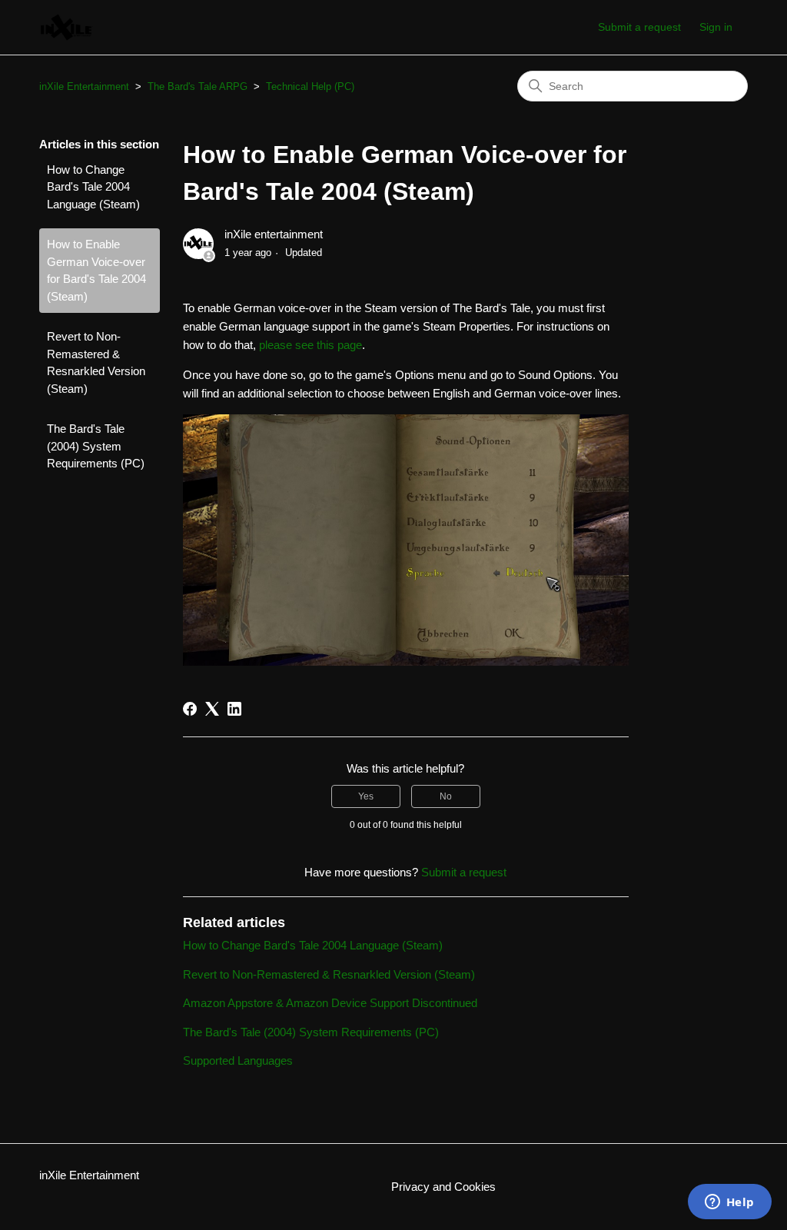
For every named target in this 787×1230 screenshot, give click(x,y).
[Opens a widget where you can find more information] (729, 1203)
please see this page (310, 344)
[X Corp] (212, 709)
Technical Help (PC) (310, 86)
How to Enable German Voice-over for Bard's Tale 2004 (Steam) (96, 270)
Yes (366, 796)
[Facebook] (190, 709)
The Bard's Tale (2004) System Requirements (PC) (95, 446)
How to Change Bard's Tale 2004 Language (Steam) (93, 187)
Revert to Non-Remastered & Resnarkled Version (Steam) (96, 362)
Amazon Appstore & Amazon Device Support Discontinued (330, 1002)
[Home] (66, 27)
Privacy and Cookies (443, 1186)
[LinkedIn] (234, 709)
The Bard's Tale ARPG (197, 86)
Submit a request (639, 27)
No (446, 796)
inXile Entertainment (84, 86)
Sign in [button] (715, 27)
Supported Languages (238, 1060)
